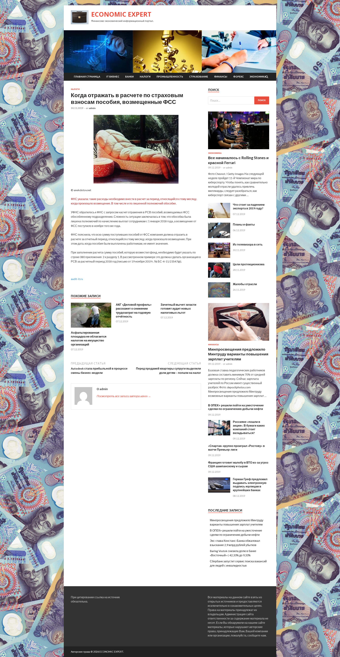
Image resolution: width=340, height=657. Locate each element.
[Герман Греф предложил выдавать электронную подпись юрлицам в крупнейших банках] (219, 491)
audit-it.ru (77, 279)
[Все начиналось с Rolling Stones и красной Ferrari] (238, 150)
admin (92, 108)
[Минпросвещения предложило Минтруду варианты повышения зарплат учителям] (238, 341)
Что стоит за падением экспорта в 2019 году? (249, 206)
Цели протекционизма (248, 264)
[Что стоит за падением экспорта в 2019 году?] (219, 217)
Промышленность (170, 76)
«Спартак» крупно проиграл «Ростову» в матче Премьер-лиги (236, 447)
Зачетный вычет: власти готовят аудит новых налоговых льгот (178, 308)
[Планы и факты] (219, 237)
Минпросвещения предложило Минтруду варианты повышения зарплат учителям (238, 354)
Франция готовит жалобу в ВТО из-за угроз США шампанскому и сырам (238, 464)
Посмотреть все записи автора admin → (124, 396)
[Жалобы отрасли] (219, 296)
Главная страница (87, 76)
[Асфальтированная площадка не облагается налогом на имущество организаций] (91, 328)
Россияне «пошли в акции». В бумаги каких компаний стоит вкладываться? (249, 427)
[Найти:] (238, 100)
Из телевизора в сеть (248, 244)
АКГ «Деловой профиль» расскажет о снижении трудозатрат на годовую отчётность (134, 310)
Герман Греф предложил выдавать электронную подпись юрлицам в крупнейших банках (250, 484)
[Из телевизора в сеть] (219, 256)
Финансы (220, 76)
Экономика (258, 76)
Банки (129, 76)
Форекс (238, 76)
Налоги (145, 76)
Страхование (198, 76)
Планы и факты (244, 224)
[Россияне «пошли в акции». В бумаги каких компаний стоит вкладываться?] (219, 434)
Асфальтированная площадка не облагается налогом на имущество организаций (88, 338)
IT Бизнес (112, 76)
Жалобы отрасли (245, 284)
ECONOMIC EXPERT (121, 14)
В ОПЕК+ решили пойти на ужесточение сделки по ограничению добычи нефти (236, 407)
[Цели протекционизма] (219, 276)
